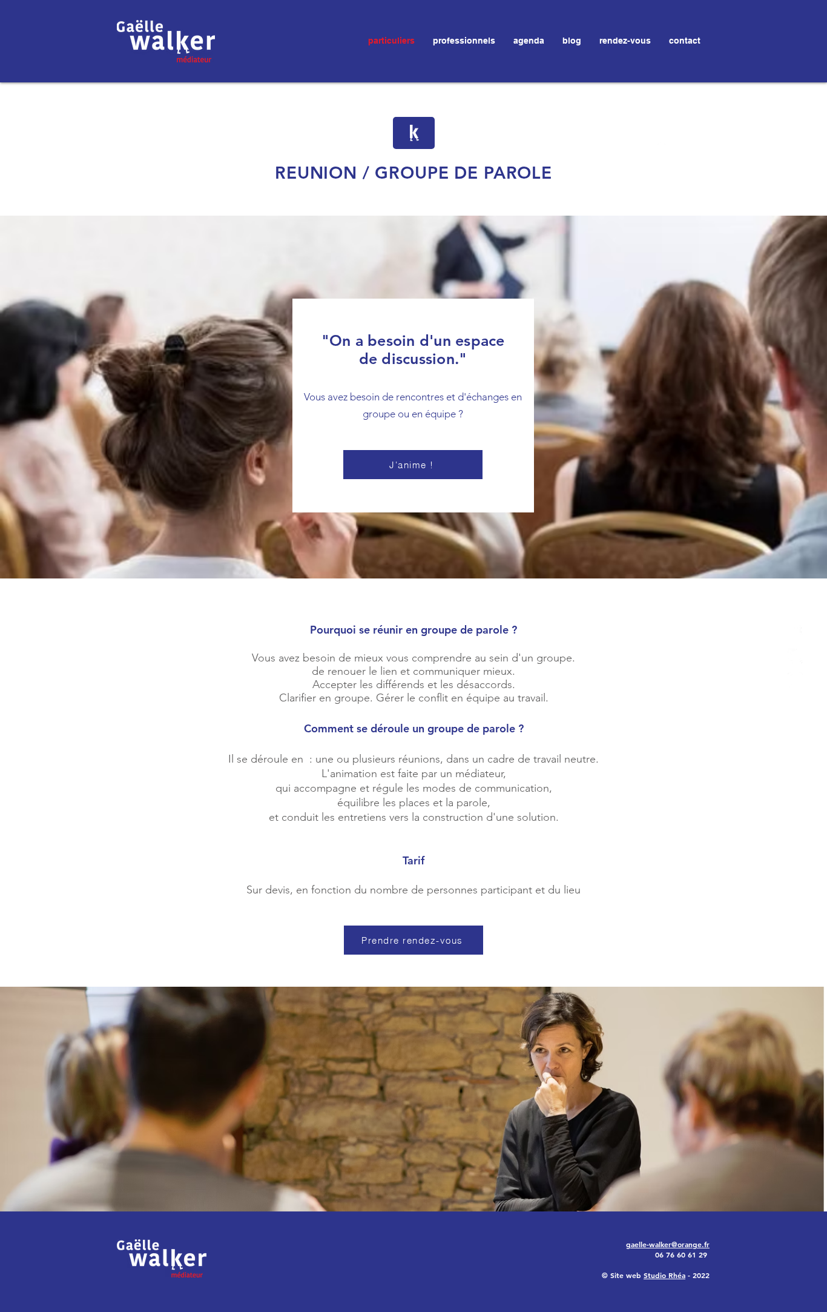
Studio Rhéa (664, 1275)
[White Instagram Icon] (795, 679)
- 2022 (697, 1275)
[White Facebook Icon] (795, 632)
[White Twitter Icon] (795, 656)
